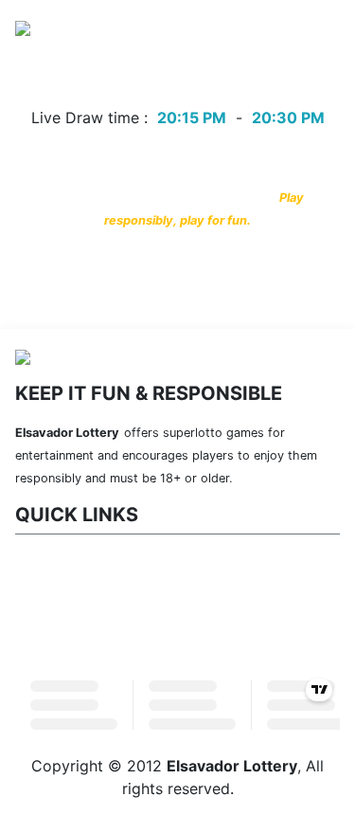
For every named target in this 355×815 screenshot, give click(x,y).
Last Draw (76, 79)
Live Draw (164, 79)
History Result (265, 79)
